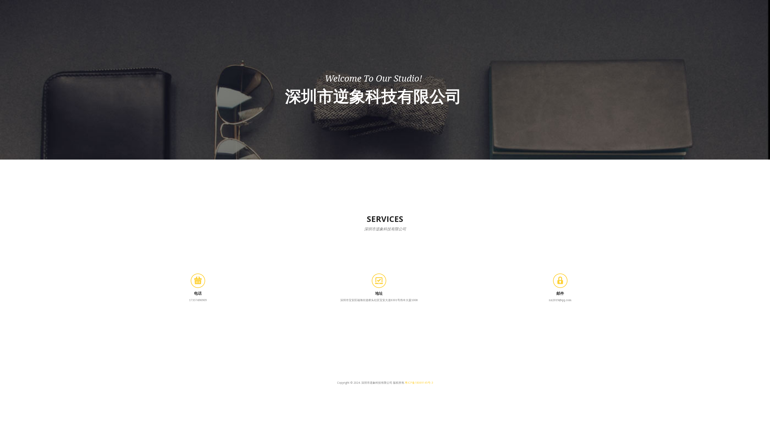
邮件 (560, 293)
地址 (379, 293)
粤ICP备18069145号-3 (419, 382)
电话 (198, 293)
